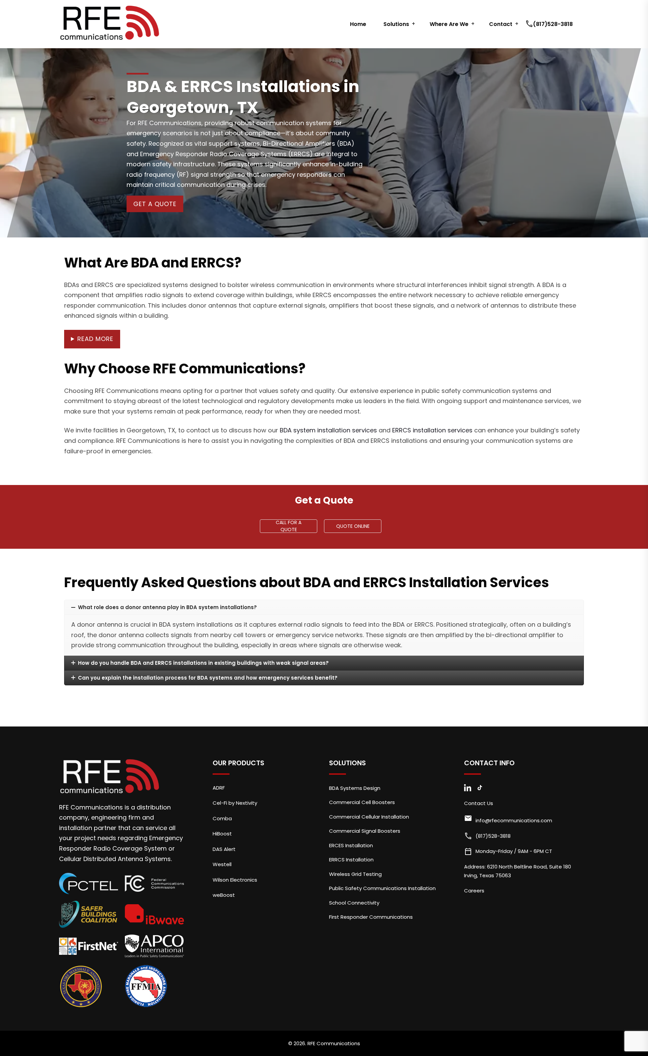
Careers (474, 890)
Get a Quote (155, 204)
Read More (95, 339)
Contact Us (478, 803)
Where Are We (449, 24)
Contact (500, 24)
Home (358, 24)
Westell (222, 864)
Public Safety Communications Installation (382, 888)
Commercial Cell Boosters (362, 802)
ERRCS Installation (351, 859)
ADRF (219, 787)
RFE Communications (333, 1043)
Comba (222, 818)
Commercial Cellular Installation (369, 816)
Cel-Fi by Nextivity (235, 802)
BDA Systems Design (354, 788)
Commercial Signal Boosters (364, 830)
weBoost (224, 894)
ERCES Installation (351, 845)
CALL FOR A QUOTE (288, 526)
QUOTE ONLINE (353, 526)
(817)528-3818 (550, 24)
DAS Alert (224, 849)
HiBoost (222, 833)
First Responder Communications (371, 916)
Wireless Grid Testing (355, 874)
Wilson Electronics (235, 879)
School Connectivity (354, 902)
